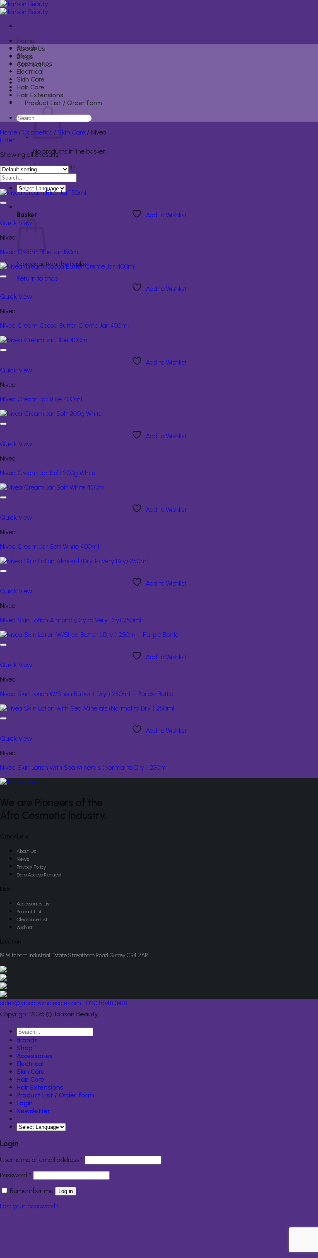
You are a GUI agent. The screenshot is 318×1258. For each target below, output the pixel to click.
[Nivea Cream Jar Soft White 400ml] (53, 487)
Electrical (30, 71)
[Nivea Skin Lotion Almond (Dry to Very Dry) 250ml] (74, 561)
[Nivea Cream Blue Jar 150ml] (43, 193)
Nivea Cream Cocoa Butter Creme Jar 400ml (64, 325)
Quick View (16, 223)
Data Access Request (39, 875)
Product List (29, 912)
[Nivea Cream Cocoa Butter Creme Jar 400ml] (67, 266)
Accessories (35, 63)
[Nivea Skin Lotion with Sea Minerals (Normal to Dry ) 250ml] (87, 708)
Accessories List (34, 904)
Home (26, 41)
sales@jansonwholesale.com (40, 1003)
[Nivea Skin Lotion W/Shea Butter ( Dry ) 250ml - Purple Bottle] (89, 635)
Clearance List (32, 919)
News (23, 859)
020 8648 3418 (106, 1003)
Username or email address (41, 1160)
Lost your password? (29, 1206)
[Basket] (21, 207)
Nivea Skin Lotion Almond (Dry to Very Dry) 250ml (70, 620)
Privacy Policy (31, 867)
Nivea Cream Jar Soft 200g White (47, 473)
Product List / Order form (63, 103)
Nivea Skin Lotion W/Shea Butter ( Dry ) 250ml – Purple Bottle (86, 694)
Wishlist (25, 927)
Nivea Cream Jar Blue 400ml (41, 399)
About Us (26, 851)
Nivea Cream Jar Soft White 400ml (49, 546)
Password (15, 1175)
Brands (27, 48)
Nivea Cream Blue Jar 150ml (40, 252)
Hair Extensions (40, 95)
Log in (65, 1191)
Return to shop (37, 278)
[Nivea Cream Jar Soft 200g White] (51, 414)
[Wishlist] (3, 203)
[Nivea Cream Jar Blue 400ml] (44, 340)
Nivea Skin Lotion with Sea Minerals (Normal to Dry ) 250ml (84, 767)
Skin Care (31, 79)
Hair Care (30, 87)
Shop (25, 56)
